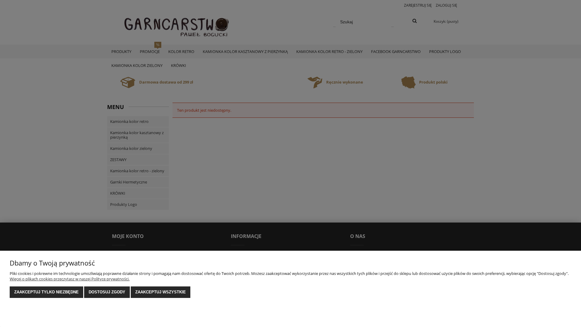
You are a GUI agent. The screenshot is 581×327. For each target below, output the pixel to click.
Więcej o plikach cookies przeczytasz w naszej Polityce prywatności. (70, 279)
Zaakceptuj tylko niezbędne (46, 292)
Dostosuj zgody (107, 292)
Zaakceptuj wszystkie (160, 292)
